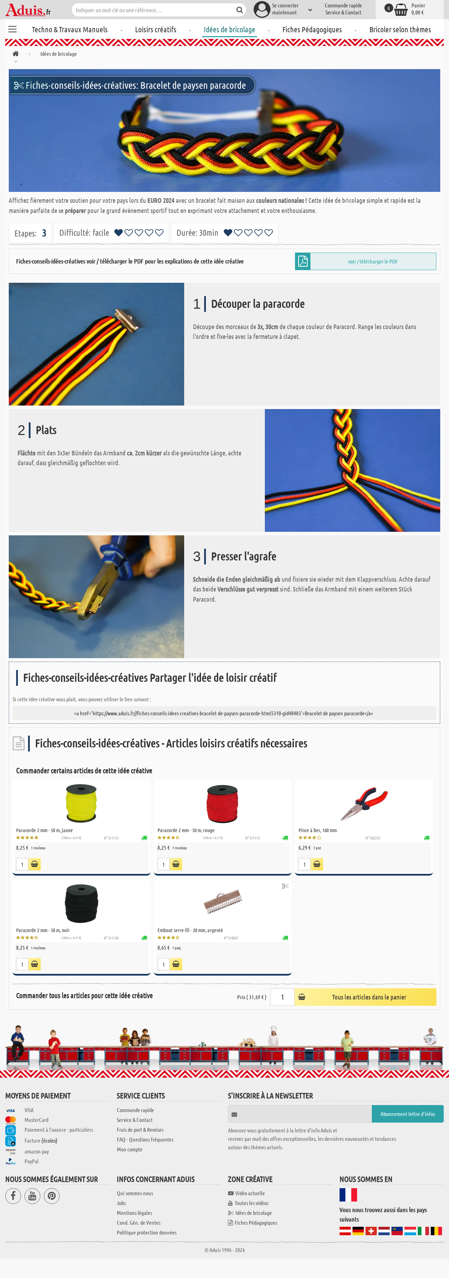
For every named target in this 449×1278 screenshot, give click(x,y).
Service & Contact (343, 12)
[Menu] (12, 28)
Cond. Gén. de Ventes (138, 1222)
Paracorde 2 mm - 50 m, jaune (44, 830)
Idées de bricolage (229, 29)
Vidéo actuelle (250, 1193)
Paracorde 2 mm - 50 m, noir (43, 930)
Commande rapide (343, 5)
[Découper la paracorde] (96, 343)
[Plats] (352, 469)
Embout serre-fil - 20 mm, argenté (190, 930)
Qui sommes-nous (135, 1193)
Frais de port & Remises (140, 1129)
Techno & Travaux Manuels (70, 29)
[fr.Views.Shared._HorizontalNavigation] (15, 55)
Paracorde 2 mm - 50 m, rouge (186, 830)
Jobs (121, 1202)
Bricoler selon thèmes (400, 29)
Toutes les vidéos (251, 1202)
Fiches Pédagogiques (312, 29)
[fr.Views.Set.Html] (34, 864)
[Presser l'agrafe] (96, 596)
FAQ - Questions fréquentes (145, 1139)
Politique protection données (146, 1232)
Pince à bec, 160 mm (318, 830)
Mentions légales (134, 1212)
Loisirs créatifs (155, 29)
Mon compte (129, 1149)
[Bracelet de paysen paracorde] (224, 130)
